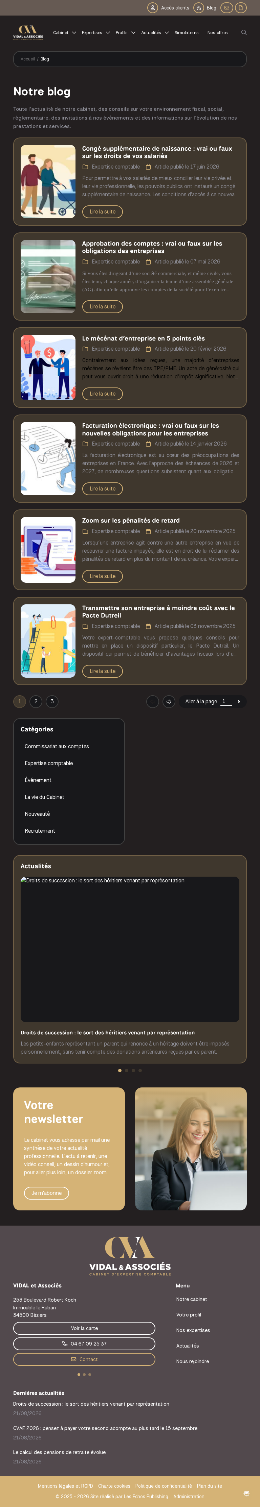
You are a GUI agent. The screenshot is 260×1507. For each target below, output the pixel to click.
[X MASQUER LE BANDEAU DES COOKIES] (211, 1416)
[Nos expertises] (96, 32)
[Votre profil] (126, 32)
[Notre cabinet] (65, 32)
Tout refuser (108, 1489)
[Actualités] (155, 32)
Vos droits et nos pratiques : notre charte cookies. (63, 1465)
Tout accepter (42, 1489)
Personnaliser (174, 1489)
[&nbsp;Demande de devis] (241, 7)
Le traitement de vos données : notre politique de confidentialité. (79, 1472)
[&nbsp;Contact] (226, 7)
